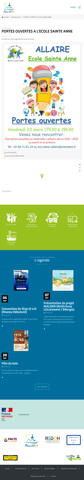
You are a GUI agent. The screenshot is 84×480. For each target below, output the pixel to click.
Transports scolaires (52, 225)
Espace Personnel (20, 468)
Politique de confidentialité (69, 468)
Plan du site (35, 468)
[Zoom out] (79, 167)
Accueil (6, 17)
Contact (53, 476)
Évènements (15, 17)
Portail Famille (11, 224)
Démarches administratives (32, 225)
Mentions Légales (49, 468)
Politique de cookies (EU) (37, 476)
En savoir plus (24, 414)
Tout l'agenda (42, 387)
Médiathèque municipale (73, 225)
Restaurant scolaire (11, 243)
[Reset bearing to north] (79, 170)
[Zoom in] (79, 164)
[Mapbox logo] (6, 191)
